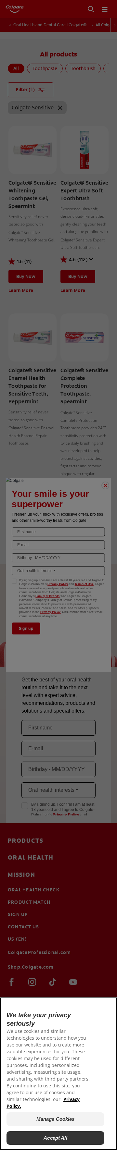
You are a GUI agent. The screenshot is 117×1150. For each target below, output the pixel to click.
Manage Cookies (55, 1119)
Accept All (55, 1138)
